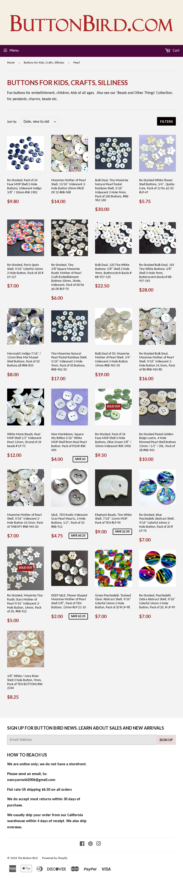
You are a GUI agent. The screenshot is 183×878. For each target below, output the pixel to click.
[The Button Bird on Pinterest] (90, 844)
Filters (166, 121)
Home (11, 62)
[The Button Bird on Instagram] (98, 844)
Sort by (11, 122)
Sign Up (166, 740)
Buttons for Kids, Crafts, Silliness (44, 62)
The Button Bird (28, 858)
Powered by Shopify (54, 858)
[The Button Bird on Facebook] (82, 844)
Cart (175, 51)
